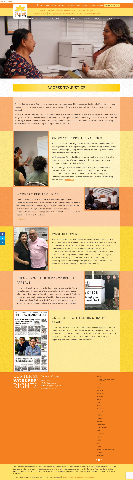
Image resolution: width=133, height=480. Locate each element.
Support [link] (85, 5)
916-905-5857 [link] (46, 380)
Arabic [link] (99, 387)
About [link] (54, 5)
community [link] (100, 434)
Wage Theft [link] (100, 455)
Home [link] (47, 5)
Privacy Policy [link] (102, 412)
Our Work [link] (61, 5)
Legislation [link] (100, 437)
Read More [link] (21, 219)
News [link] (78, 5)
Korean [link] (99, 402)
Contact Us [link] (100, 393)
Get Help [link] (70, 5)
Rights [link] (99, 446)
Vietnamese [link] (101, 424)
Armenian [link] (100, 390)
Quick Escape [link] (113, 5)
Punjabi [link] (99, 415)
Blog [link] (98, 431)
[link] (20, 11)
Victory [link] (99, 452)
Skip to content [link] (6, 1)
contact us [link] (69, 180)
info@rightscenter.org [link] (49, 383)
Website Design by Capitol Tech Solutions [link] (78, 477)
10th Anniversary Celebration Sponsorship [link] (106, 380)
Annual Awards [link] (102, 427)
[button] (112, 5)
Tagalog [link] (99, 421)
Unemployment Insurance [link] (105, 449)
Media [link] (99, 440)
